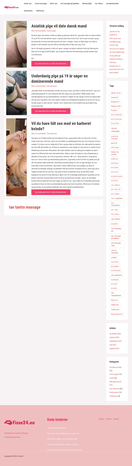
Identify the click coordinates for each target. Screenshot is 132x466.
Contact (116, 419)
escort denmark (116, 119)
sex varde (114, 284)
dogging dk (114, 97)
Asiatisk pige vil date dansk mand (59, 26)
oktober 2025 (114, 337)
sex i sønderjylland (115, 204)
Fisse (112, 378)
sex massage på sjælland (70, 4)
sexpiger (114, 257)
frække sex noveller (115, 153)
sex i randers (115, 194)
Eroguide (114, 110)
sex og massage (114, 251)
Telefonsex (40, 11)
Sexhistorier (28, 11)
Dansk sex (28, 4)
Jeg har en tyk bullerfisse (56, 428)
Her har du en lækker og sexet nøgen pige (62, 439)
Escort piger (51, 31)
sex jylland (114, 224)
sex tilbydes (115, 280)
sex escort (114, 172)
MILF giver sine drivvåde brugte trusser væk (115, 42)
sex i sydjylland (116, 198)
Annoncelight (87, 4)
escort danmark (116, 115)
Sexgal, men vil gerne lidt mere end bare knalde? (117, 69)
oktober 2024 (114, 348)
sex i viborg (115, 214)
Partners (109, 419)
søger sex (115, 305)
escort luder (115, 123)
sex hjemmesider (112, 4)
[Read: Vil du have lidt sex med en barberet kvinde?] (16, 157)
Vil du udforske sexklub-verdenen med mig (116, 59)
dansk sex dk (116, 93)
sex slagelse (115, 266)
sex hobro (114, 180)
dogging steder (116, 106)
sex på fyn (114, 262)
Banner (101, 419)
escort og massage (114, 137)
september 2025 (116, 341)
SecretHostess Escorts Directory (16, 433)
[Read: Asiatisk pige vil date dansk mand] (16, 44)
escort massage (41, 4)
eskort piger (115, 147)
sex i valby (114, 210)
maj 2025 (113, 345)
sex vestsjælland (116, 294)
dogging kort (115, 102)
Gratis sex (53, 4)
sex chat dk (114, 167)
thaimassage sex (117, 314)
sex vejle (114, 288)
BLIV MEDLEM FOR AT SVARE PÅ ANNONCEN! (50, 63)
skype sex (114, 300)
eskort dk (114, 143)
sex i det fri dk (115, 189)
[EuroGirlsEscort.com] (12, 437)
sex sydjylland (116, 275)
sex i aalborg (115, 185)
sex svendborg (115, 270)
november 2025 (115, 334)
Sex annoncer (52, 86)
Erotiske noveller (116, 367)
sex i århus (99, 4)
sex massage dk (116, 230)
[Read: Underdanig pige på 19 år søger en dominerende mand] (16, 93)
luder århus (114, 163)
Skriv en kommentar (38, 31)
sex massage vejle (116, 244)
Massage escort (115, 382)
